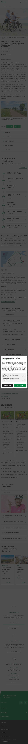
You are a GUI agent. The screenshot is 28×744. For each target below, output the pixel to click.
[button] (22, 375)
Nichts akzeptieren (7, 385)
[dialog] (14, 372)
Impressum (4, 359)
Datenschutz (8, 359)
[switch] (23, 376)
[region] (14, 377)
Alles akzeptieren (20, 385)
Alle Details (5, 381)
